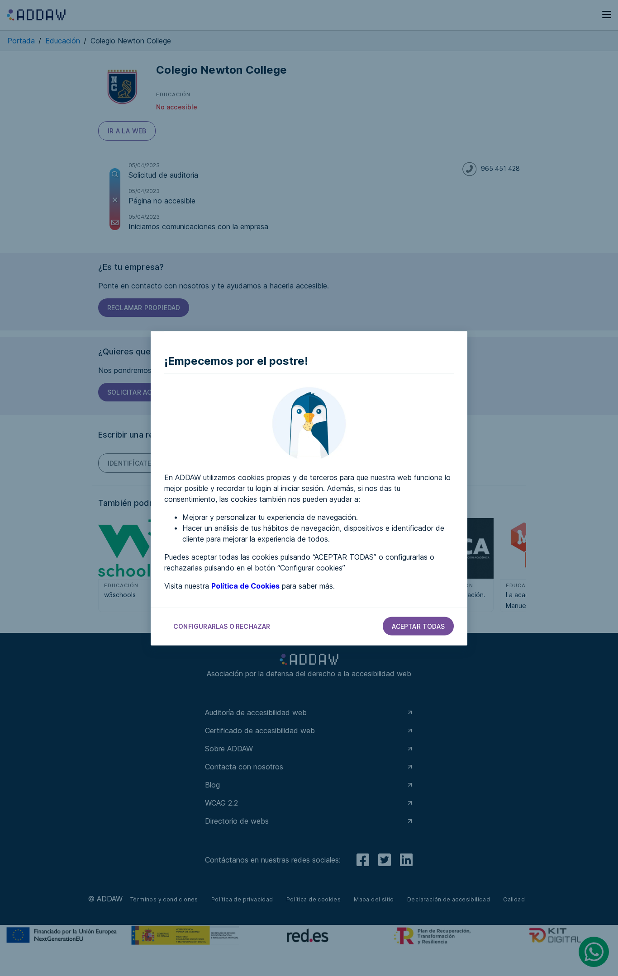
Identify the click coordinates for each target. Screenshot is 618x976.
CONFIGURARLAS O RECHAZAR (222, 626)
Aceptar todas (418, 626)
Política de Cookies (245, 585)
